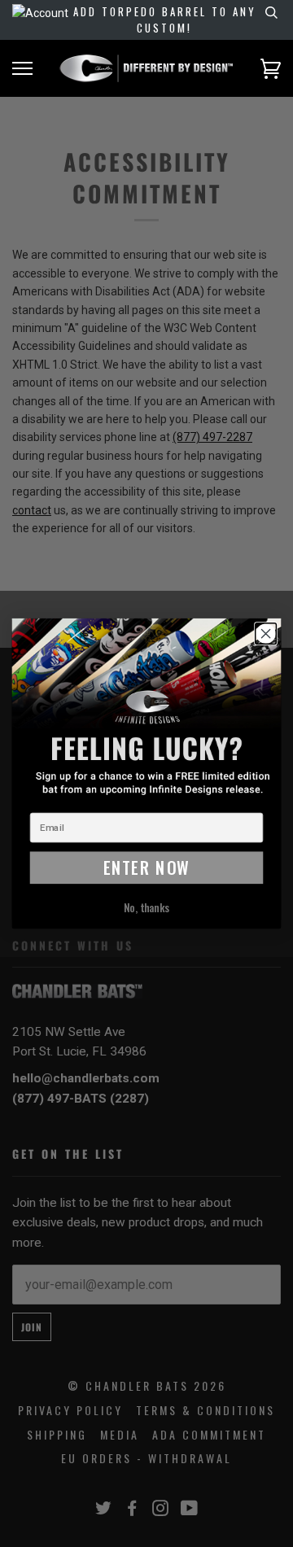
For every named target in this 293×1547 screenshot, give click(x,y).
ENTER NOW (146, 867)
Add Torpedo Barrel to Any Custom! (164, 19)
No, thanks (147, 908)
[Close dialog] (266, 634)
